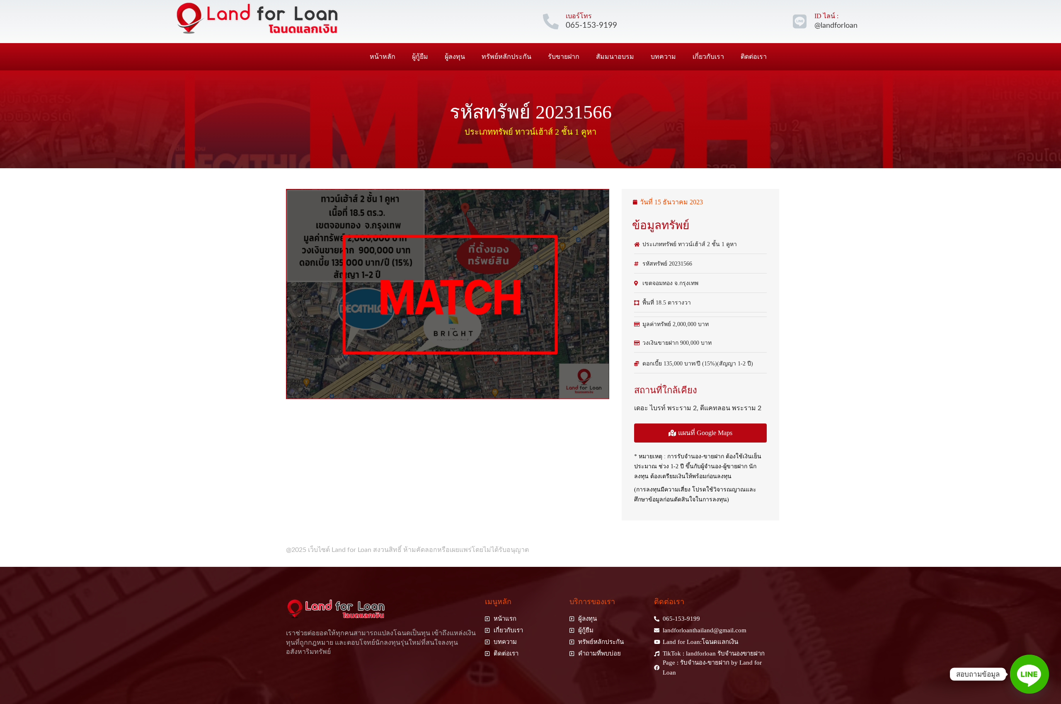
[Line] (1029, 674)
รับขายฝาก (563, 56)
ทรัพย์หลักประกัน (506, 56)
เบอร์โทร (579, 15)
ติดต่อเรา (754, 56)
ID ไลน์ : (826, 15)
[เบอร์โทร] (551, 21)
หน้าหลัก (382, 56)
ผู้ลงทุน (455, 56)
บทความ (663, 56)
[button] (700, 433)
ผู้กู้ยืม (420, 56)
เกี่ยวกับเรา (708, 56)
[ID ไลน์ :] (799, 21)
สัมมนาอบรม (615, 56)
